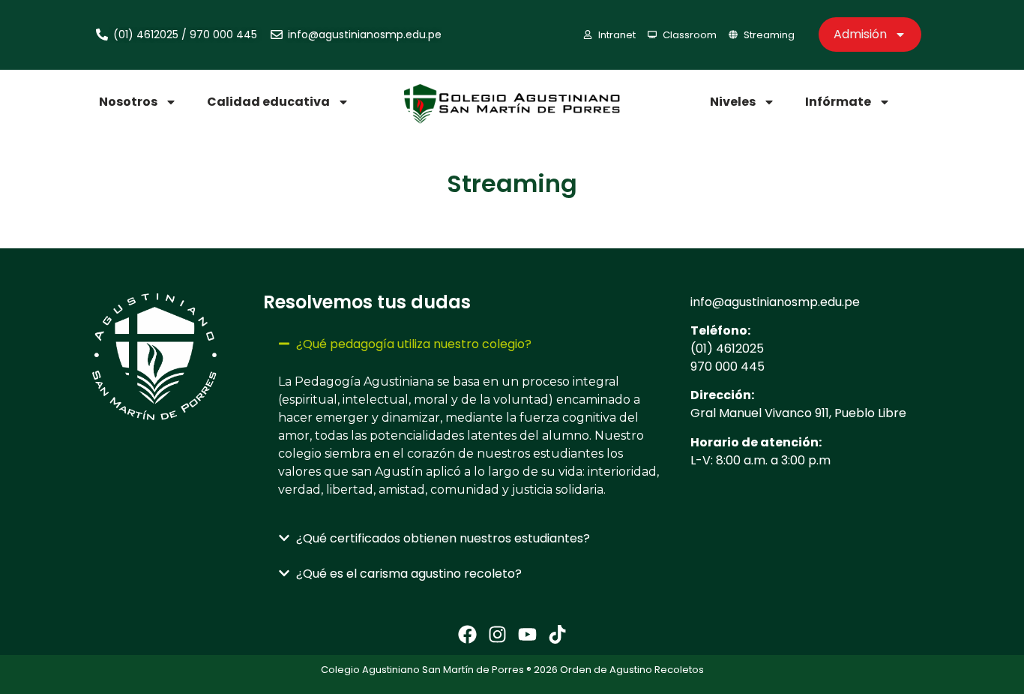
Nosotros (128, 101)
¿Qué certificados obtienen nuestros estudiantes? (443, 538)
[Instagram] (497, 634)
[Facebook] (467, 634)
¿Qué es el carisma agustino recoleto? (409, 573)
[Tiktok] (557, 634)
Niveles (733, 101)
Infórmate (838, 101)
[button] (469, 344)
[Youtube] (527, 634)
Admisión (860, 34)
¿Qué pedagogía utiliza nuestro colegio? (413, 344)
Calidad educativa (268, 101)
